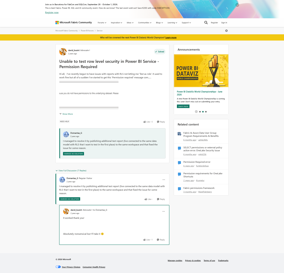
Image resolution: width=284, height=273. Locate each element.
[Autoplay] (196, 111)
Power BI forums (87, 30)
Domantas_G (76, 132)
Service (99, 30)
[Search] (206, 22)
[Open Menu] (226, 31)
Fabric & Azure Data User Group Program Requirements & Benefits (201, 134)
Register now (52, 12)
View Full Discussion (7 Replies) (72, 170)
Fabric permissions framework (198, 187)
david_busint (74, 50)
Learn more (170, 37)
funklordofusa (202, 165)
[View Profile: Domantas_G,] (66, 134)
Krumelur (200, 180)
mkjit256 (202, 154)
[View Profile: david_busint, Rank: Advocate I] (63, 51)
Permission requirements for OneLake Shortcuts (202, 175)
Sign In (224, 22)
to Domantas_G (100, 209)
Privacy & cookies (193, 260)
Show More (67, 113)
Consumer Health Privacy (94, 267)
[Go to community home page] (73, 22)
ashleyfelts (203, 139)
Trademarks (223, 260)
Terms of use (209, 260)
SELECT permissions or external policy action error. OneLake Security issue (202, 149)
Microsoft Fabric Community (66, 30)
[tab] (199, 111)
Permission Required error (196, 161)
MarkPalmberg (205, 191)
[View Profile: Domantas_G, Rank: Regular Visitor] (62, 180)
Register (214, 22)
